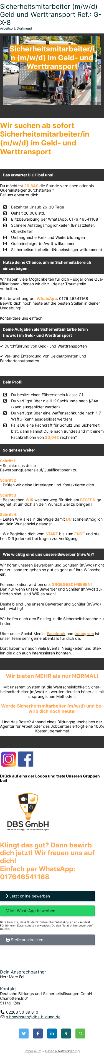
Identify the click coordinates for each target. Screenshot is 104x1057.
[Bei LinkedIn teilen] (52, 1033)
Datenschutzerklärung (62, 1051)
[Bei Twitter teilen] (24, 1033)
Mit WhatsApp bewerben (32, 910)
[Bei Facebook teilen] (38, 1033)
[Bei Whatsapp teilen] (80, 1033)
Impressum (33, 1051)
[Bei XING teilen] (66, 1033)
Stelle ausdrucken (26, 939)
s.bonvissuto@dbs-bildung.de (33, 1016)
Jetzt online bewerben (29, 896)
